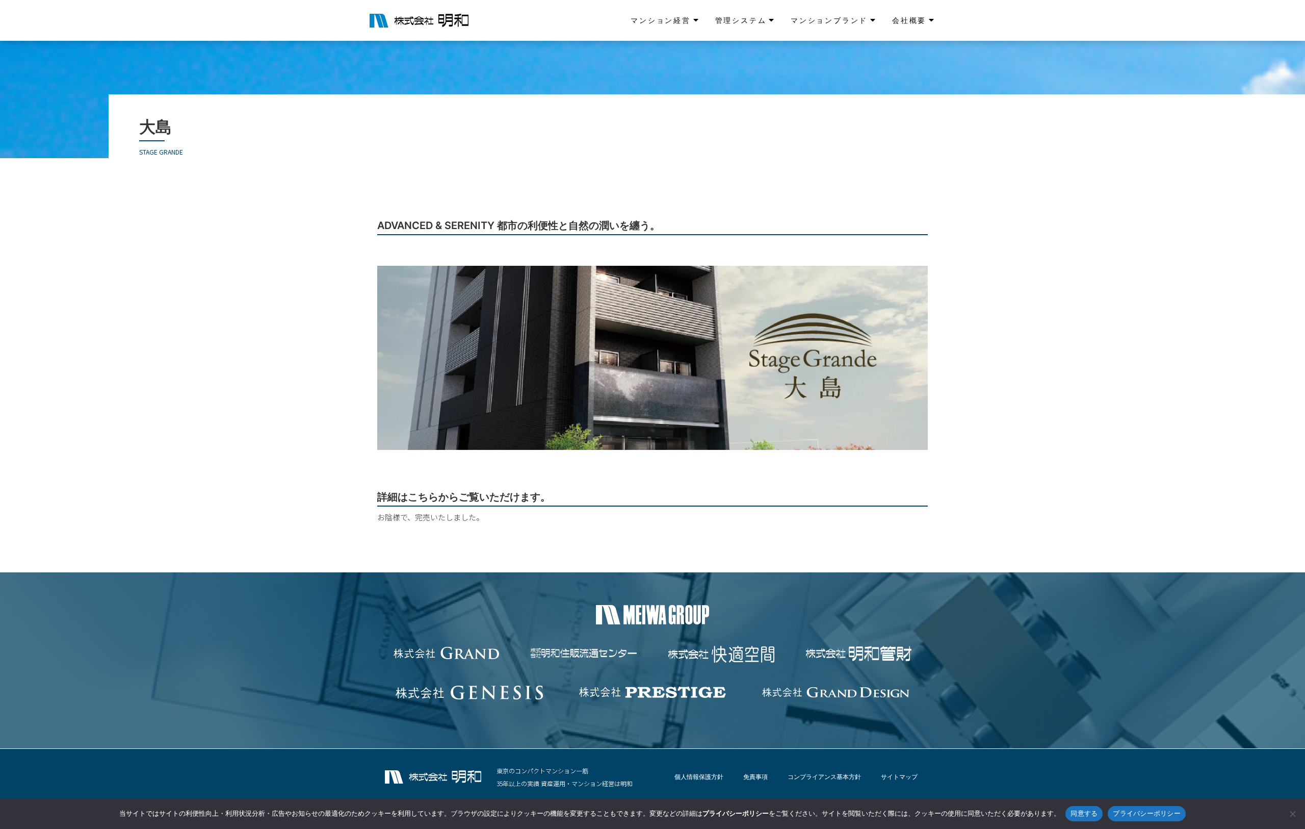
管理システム (741, 20)
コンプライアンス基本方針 (824, 777)
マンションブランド (829, 20)
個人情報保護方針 (698, 777)
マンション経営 (661, 20)
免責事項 (755, 777)
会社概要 (909, 20)
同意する (1084, 813)
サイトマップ (899, 777)
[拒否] (1292, 814)
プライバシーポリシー (1147, 813)
